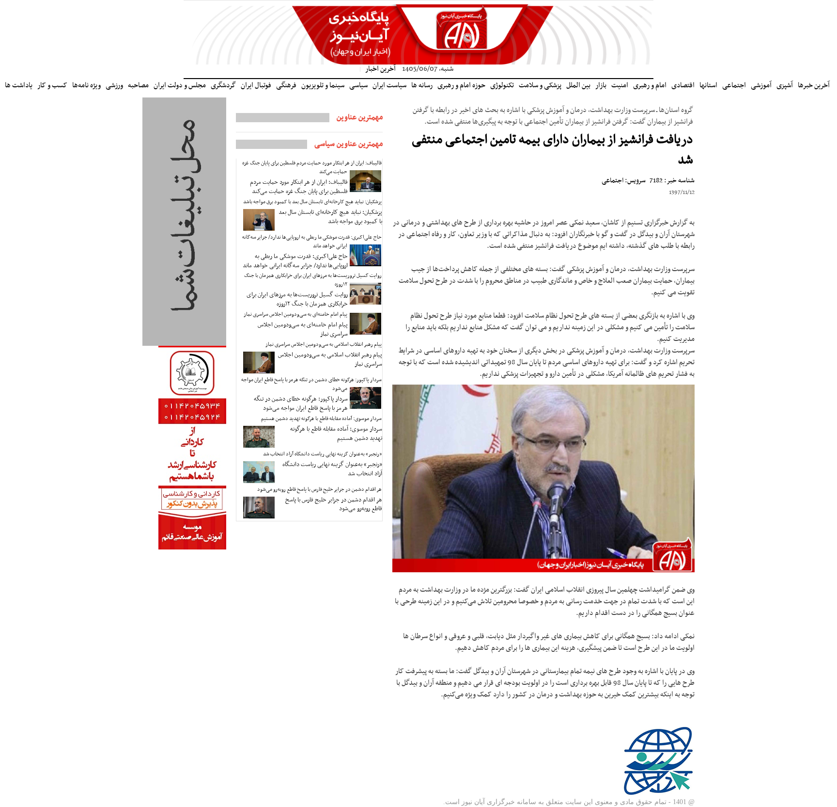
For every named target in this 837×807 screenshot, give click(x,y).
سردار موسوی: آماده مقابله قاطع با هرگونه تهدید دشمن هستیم (321, 418)
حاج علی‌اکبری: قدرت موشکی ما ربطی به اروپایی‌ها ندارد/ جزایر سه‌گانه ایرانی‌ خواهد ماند (312, 242)
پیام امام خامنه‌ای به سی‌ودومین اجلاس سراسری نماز (295, 314)
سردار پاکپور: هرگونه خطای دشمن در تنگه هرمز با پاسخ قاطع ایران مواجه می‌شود (311, 384)
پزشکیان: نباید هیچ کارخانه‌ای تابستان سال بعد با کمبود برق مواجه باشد (312, 202)
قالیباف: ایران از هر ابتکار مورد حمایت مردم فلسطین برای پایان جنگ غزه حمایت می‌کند (312, 168)
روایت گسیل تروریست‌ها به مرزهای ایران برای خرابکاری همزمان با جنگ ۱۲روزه (313, 280)
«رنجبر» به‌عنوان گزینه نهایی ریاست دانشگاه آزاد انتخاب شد (322, 454)
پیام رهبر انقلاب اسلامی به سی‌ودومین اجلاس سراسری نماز (323, 344)
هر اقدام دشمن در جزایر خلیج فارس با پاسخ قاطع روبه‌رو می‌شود (319, 489)
